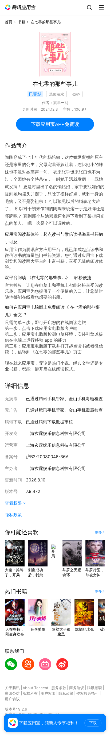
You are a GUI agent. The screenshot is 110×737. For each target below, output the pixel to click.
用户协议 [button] (12, 699)
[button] (20, 7)
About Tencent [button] (35, 688)
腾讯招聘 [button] (94, 688)
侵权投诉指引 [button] (87, 693)
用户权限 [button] (48, 693)
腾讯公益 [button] (12, 693)
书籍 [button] (21, 22)
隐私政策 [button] (13, 514)
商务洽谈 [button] (76, 688)
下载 (93, 723)
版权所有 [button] (30, 693)
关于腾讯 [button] (12, 688)
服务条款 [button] (58, 688)
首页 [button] (8, 22)
